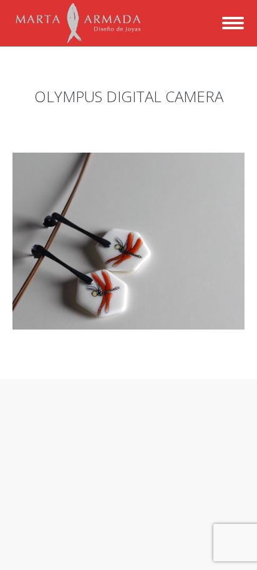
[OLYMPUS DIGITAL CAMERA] (128, 241)
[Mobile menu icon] (233, 23)
